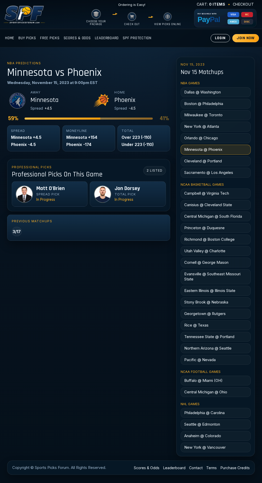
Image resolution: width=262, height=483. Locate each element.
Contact (196, 468)
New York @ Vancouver (205, 447)
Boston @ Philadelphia (203, 103)
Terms (211, 468)
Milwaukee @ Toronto (203, 114)
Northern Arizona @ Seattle (208, 348)
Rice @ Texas (196, 325)
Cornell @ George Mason (206, 262)
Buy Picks (27, 38)
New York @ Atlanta (201, 126)
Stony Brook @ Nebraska (206, 302)
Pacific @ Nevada (200, 359)
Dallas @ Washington (202, 92)
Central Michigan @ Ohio (205, 392)
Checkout (243, 4)
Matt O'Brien (50, 188)
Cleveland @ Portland (203, 161)
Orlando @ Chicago (201, 137)
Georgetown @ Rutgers (205, 313)
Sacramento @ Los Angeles (208, 172)
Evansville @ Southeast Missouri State (212, 276)
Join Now (246, 38)
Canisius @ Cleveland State (208, 204)
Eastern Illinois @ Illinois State (209, 290)
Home (9, 38)
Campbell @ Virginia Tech (206, 193)
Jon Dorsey (127, 188)
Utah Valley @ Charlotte (204, 250)
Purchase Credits (235, 468)
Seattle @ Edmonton (202, 424)
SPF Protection (137, 38)
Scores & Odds (77, 38)
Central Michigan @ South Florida (213, 216)
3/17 (17, 231)
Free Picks (50, 38)
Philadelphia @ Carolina (204, 412)
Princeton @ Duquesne (204, 227)
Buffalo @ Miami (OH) (203, 380)
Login (220, 38)
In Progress (45, 199)
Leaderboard (107, 38)
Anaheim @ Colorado (202, 435)
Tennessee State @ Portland (209, 336)
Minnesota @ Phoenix (203, 149)
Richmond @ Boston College (209, 239)
